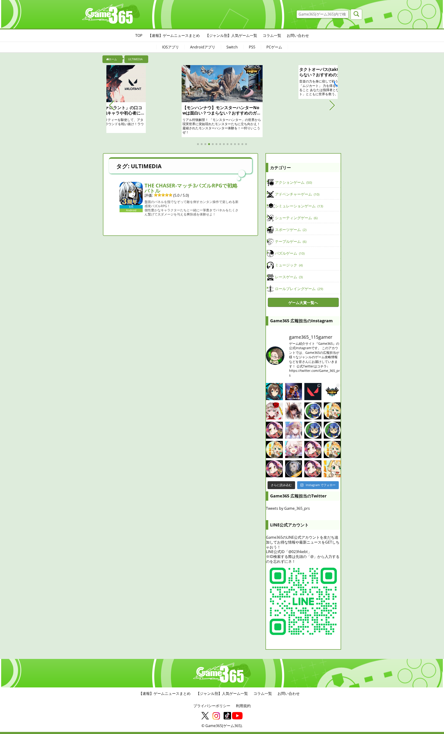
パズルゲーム (289, 253)
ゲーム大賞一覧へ (303, 302)
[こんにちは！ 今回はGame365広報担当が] (274, 430)
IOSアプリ (170, 47)
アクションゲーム (293, 182)
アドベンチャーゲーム (296, 194)
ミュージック (288, 265)
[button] (112, 105)
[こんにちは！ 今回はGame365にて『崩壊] (293, 449)
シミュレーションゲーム (298, 206)
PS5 (252, 47)
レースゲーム (288, 276)
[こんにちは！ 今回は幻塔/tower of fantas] (293, 430)
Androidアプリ (202, 47)
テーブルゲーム (290, 241)
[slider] (163, 195)
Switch (232, 47)
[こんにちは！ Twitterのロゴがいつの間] (332, 449)
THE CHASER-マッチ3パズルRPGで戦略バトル (191, 188)
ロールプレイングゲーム (298, 288)
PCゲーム (274, 47)
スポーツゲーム (290, 229)
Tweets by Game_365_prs (288, 508)
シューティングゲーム (296, 217)
